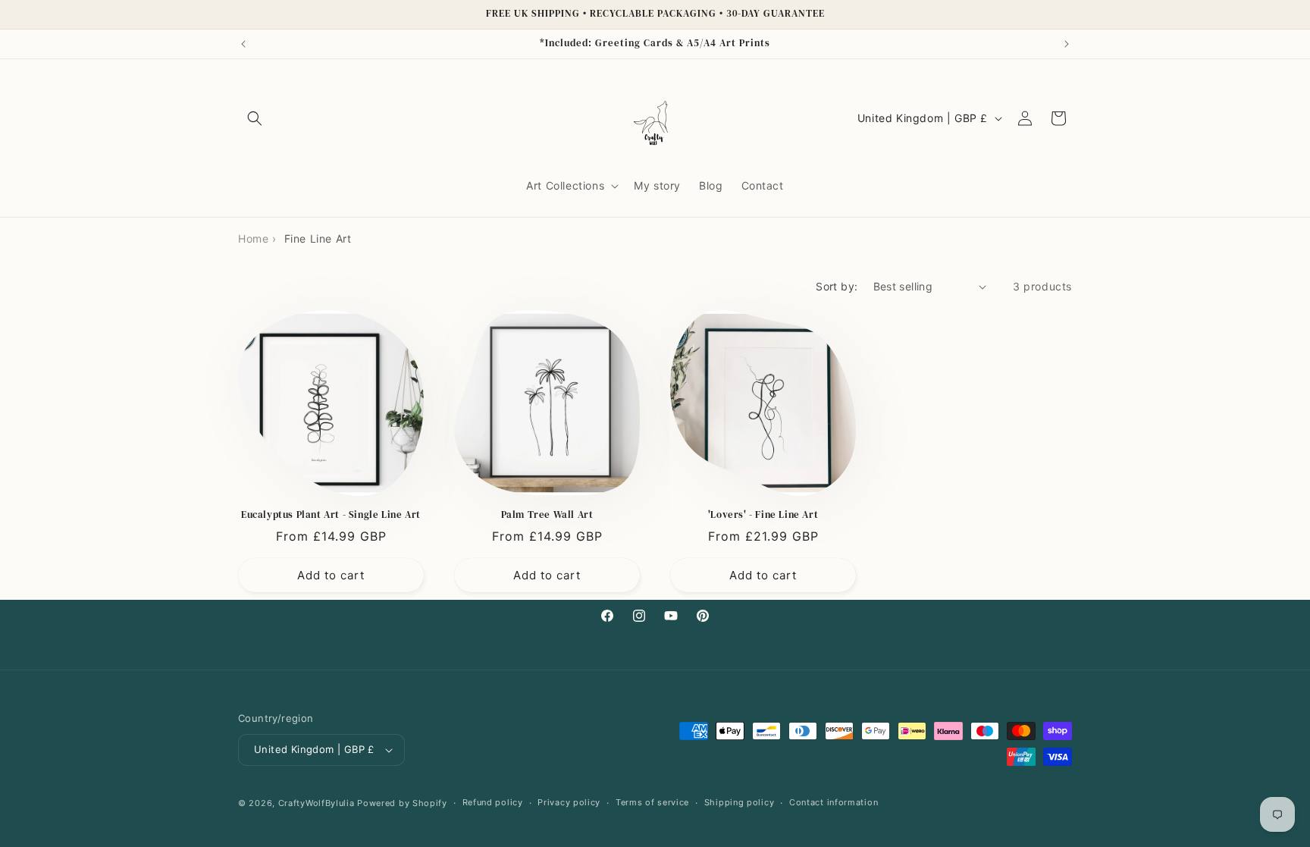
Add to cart (331, 575)
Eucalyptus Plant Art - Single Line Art (331, 515)
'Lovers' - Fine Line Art (763, 515)
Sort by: (836, 286)
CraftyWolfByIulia (316, 803)
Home (253, 238)
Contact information (833, 802)
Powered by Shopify (402, 803)
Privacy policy (568, 802)
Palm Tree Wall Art (547, 515)
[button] (254, 118)
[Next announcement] (1066, 44)
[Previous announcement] (243, 44)
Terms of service (652, 802)
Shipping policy (739, 802)
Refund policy (492, 802)
